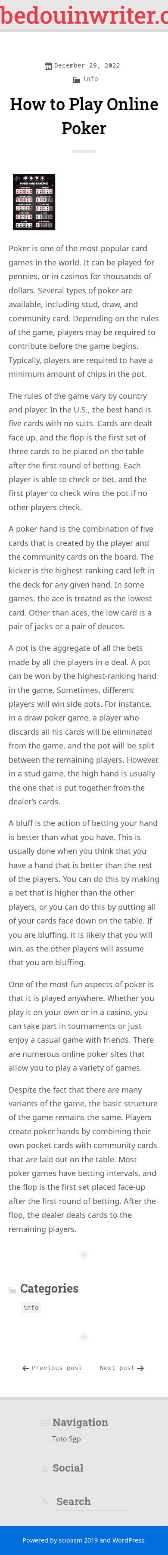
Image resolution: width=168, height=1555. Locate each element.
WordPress (128, 1540)
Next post (117, 1367)
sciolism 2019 (78, 1540)
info (90, 78)
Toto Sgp (66, 1439)
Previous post (57, 1367)
